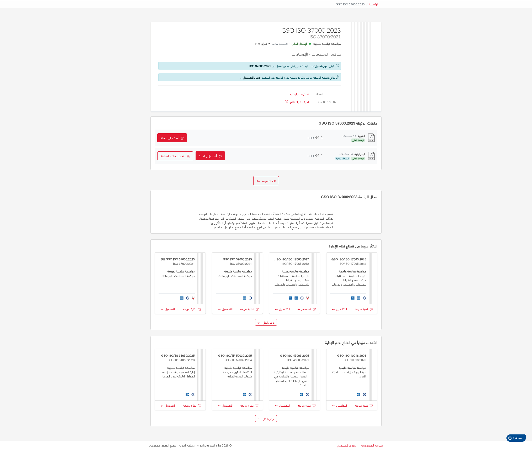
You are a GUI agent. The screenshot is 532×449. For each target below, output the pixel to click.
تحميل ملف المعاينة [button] (173, 155)
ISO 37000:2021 (260, 65)
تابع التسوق (268, 180)
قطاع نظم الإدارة (299, 93)
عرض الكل (267, 322)
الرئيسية (373, 4)
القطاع (319, 93)
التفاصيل (341, 308)
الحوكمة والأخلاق (299, 101)
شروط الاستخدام (346, 445)
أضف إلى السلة (170, 137)
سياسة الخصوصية (372, 445)
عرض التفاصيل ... (250, 77)
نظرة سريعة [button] (362, 308)
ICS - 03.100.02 (326, 101)
